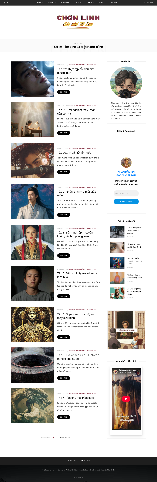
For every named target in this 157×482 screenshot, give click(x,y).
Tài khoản (113, 3)
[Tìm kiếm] (144, 3)
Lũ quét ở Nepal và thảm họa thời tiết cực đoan (134, 230)
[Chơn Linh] (78, 22)
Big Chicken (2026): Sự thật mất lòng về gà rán (134, 291)
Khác (101, 3)
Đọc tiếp (63, 92)
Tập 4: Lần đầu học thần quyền (76, 397)
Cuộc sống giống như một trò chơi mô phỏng (134, 260)
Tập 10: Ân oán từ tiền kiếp (74, 152)
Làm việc (51, 3)
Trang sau (63, 437)
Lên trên (79, 477)
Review (78, 3)
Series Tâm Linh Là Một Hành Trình (82, 65)
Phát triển (65, 3)
